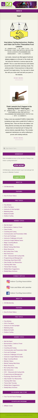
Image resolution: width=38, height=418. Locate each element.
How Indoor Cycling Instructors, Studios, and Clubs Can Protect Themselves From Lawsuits (19, 44)
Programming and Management (15, 114)
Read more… (19, 78)
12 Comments (26, 54)
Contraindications (14, 112)
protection (29, 114)
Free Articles (21, 50)
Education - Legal (10, 50)
